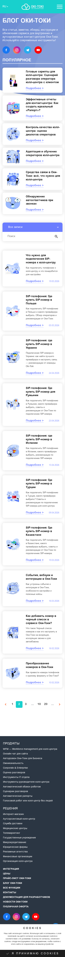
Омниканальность (13, 763)
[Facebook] (6, 50)
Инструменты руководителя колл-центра (26, 782)
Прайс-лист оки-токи (17, 878)
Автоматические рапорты (17, 796)
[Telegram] (27, 50)
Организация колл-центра (17, 861)
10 (39, 704)
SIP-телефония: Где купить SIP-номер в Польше (39, 300)
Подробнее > (35, 88)
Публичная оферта (15, 907)
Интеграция (11, 869)
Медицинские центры (15, 828)
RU (4, 6)
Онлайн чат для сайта (15, 754)
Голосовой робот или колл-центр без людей (28, 801)
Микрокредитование (14, 842)
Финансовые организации (17, 857)
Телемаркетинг (11, 833)
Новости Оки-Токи (15, 902)
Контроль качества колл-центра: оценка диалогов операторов (43, 131)
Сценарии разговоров (15, 791)
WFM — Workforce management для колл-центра (30, 749)
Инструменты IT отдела (16, 777)
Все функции (11, 888)
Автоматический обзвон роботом (22, 787)
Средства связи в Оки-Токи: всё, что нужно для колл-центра (43, 176)
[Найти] (56, 236)
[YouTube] (38, 50)
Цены (6, 874)
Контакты (9, 893)
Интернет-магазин (13, 814)
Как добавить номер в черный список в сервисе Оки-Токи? (41, 620)
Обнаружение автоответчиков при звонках (39, 200)
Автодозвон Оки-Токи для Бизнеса (22, 758)
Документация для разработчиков (26, 897)
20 (46, 704)
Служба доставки (12, 824)
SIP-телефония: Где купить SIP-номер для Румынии (40, 392)
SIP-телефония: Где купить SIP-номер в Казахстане (39, 531)
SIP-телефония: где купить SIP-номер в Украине (39, 344)
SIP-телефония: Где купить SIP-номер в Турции (39, 484)
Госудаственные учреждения (19, 838)
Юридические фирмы (15, 847)
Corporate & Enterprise (15, 768)
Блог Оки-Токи (12, 883)
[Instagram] (16, 50)
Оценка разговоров (14, 773)
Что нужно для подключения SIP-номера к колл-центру (41, 259)
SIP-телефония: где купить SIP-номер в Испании (39, 439)
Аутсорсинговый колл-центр (19, 819)
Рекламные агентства (15, 852)
